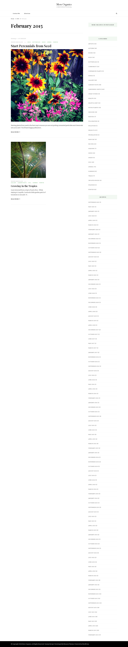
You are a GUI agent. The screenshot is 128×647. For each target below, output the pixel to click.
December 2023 (93, 238)
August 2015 (92, 421)
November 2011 (93, 594)
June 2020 (91, 307)
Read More (15, 132)
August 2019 (92, 316)
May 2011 (91, 621)
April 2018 (91, 325)
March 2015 (92, 443)
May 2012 (91, 566)
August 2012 (92, 553)
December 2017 (93, 330)
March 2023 (92, 275)
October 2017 (93, 334)
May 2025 (91, 207)
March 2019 (92, 320)
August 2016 (92, 370)
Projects (91, 130)
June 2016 (91, 380)
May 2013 (91, 521)
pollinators (92, 121)
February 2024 (93, 229)
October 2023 (93, 248)
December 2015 (93, 407)
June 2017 (91, 339)
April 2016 (91, 389)
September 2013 (93, 507)
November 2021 (93, 298)
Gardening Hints (94, 89)
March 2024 (92, 225)
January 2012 (92, 585)
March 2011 (92, 630)
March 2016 (92, 393)
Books (90, 53)
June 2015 (91, 430)
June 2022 (91, 293)
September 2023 (93, 252)
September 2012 (93, 548)
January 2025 (92, 211)
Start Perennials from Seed (31, 46)
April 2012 (91, 571)
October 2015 (93, 411)
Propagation (93, 135)
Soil (29, 182)
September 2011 (93, 603)
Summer (35, 182)
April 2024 (92, 220)
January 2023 (92, 279)
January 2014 (92, 498)
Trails (90, 176)
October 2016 (93, 361)
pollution (92, 125)
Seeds (44, 42)
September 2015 (93, 416)
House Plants (93, 107)
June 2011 (91, 616)
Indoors (91, 112)
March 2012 (92, 575)
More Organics (64, 4)
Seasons (91, 148)
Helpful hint (93, 103)
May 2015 (91, 434)
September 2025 (93, 202)
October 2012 (93, 544)
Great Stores (93, 94)
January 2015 (92, 452)
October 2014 (93, 466)
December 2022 (93, 284)
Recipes (91, 144)
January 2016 (92, 402)
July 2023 (91, 261)
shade (90, 157)
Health (91, 98)
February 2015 (93, 448)
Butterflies (36, 42)
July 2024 (91, 216)
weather (91, 185)
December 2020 (93, 302)
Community (92, 66)
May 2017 (91, 343)
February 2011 (93, 635)
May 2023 (91, 266)
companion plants (95, 71)
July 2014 (91, 475)
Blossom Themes (69, 644)
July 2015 (91, 425)
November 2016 (93, 357)
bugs (29, 42)
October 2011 (93, 598)
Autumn (91, 48)
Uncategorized (94, 180)
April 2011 (91, 626)
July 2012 (91, 557)
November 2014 (93, 462)
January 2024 (93, 234)
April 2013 (91, 525)
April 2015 (91, 439)
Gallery (13, 182)
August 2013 (92, 512)
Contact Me (16, 13)
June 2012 (91, 562)
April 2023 (91, 270)
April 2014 (91, 484)
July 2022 (91, 288)
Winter (55, 42)
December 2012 (93, 539)
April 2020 (92, 311)
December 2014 (93, 457)
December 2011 (93, 589)
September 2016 (93, 366)
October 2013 (93, 503)
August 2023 (92, 257)
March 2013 (92, 530)
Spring (49, 42)
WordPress (85, 644)
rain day (91, 139)
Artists (91, 44)
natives (91, 116)
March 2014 (92, 489)
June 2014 (91, 480)
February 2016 (93, 398)
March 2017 (92, 348)
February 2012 (93, 580)
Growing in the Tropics (24, 186)
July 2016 (91, 375)
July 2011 (91, 612)
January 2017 (92, 352)
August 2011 (92, 607)
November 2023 (93, 243)
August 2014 (92, 471)
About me (27, 13)
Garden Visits (22, 182)
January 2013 (92, 534)
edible (90, 75)
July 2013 (91, 516)
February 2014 (93, 493)
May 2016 (91, 384)
